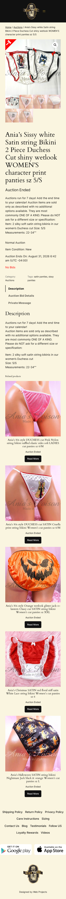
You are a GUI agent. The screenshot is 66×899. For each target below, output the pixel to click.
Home (8, 27)
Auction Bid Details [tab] (21, 295)
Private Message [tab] (19, 303)
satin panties (40, 276)
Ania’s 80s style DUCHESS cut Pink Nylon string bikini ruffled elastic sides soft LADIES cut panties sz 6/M (33, 443)
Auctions (17, 27)
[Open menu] (44, 11)
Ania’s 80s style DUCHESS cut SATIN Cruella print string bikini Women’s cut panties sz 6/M (33, 526)
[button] (55, 45)
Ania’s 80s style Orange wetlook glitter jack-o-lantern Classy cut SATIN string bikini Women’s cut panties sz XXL (33, 609)
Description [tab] (16, 288)
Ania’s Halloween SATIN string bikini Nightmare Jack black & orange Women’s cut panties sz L (33, 778)
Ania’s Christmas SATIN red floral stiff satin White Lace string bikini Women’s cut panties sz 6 (33, 693)
